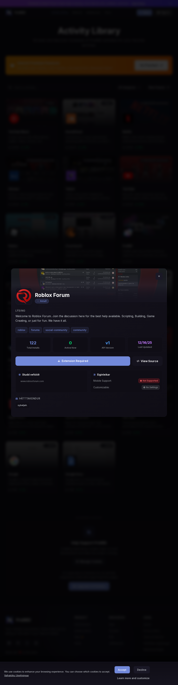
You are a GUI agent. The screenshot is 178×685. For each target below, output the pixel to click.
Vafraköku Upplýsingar (16, 675)
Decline (141, 669)
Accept (122, 669)
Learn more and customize (133, 678)
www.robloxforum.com (32, 381)
